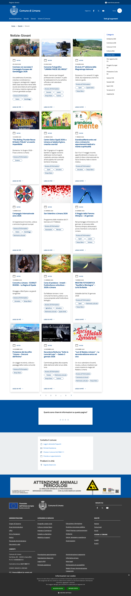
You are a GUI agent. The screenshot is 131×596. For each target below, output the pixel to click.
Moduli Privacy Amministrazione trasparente (76, 569)
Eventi (96, 543)
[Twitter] (98, 10)
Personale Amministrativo (17, 541)
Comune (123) (111, 47)
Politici (11, 537)
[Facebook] (93, 10)
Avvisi (96, 530)
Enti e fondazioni (14, 534)
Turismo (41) (111, 90)
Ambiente (69, 534)
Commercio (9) (111, 43)
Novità (20, 26)
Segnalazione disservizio (45, 558)
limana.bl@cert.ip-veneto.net (22, 572)
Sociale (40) (110, 82)
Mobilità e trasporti (43, 537)
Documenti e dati (14, 544)
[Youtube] (102, 10)
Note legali (69, 561)
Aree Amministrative (16, 527)
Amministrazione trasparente (75, 554)
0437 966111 (25, 564)
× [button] (129, 575)
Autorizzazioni (70, 541)
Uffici (10, 530)
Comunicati (98, 527)
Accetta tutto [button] (58, 588)
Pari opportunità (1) (112, 60)
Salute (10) (110, 78)
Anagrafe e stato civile (44, 523)
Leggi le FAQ (41, 561)
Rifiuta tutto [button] (73, 588)
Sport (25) (110, 86)
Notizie (19, 60)
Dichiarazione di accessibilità (75, 565)
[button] (65, 593)
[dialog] (65, 584)
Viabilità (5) (110, 94)
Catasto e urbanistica (44, 534)
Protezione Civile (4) (112, 72)
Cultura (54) (110, 51)
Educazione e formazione (74, 523)
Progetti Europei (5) (112, 66)
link (84, 584)
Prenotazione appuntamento (46, 554)
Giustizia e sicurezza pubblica (75, 527)
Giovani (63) (110, 55)
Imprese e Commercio (44, 530)
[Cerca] (119, 10)
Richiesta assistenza (44, 565)
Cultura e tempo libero (44, 527)
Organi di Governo (15, 523)
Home (13, 26)
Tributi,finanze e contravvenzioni (76, 530)
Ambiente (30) (111, 39)
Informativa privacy (72, 558)
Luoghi (96, 540)
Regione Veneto (14, 2)
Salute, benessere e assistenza (76, 537)
